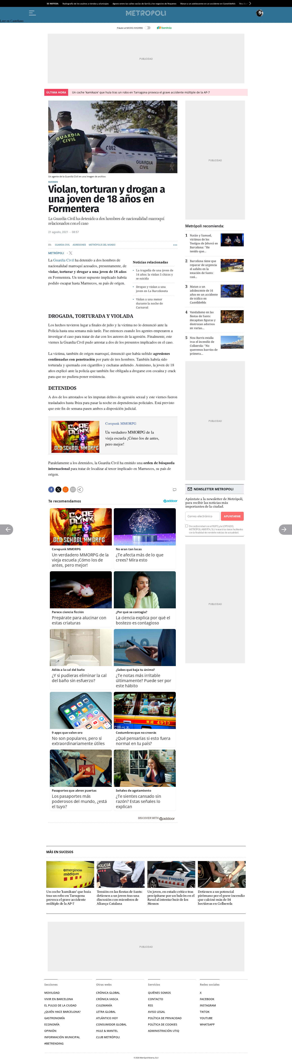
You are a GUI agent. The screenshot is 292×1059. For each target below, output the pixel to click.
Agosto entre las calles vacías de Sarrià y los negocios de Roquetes (144, 3)
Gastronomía (54, 1018)
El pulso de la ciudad (60, 1005)
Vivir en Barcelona (58, 999)
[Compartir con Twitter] (58, 490)
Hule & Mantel (107, 1031)
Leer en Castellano (11, 21)
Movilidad (52, 993)
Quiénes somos (159, 993)
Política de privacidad (165, 1018)
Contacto (155, 999)
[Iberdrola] (164, 28)
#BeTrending (54, 1043)
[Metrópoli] (146, 13)
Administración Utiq (163, 1031)
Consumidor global (111, 1024)
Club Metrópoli (108, 1037)
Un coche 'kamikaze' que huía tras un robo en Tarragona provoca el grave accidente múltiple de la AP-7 (141, 92)
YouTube (206, 1018)
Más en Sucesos (59, 852)
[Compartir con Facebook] (51, 490)
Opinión (50, 1031)
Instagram (208, 1005)
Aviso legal (156, 1012)
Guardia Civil (62, 245)
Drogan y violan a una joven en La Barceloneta (152, 289)
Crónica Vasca (107, 999)
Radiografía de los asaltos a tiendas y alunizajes (86, 3)
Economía (51, 1024)
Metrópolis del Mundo (102, 245)
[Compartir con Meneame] (66, 490)
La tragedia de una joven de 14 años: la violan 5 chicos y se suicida (154, 274)
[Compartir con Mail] (73, 490)
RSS (150, 1005)
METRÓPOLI (56, 252)
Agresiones (79, 245)
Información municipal (62, 1037)
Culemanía (104, 1005)
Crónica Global (108, 993)
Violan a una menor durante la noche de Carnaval (149, 303)
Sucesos (53, 181)
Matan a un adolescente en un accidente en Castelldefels (207, 3)
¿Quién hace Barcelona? (62, 1012)
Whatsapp (207, 1024)
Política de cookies (162, 1024)
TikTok (205, 1012)
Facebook (207, 999)
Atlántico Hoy (107, 1018)
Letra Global (106, 1012)
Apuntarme (232, 516)
